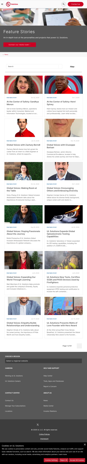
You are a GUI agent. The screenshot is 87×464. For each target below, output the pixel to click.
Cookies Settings (51, 460)
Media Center (48, 406)
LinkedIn (32, 425)
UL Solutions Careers (13, 381)
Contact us (75, 4)
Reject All (63, 460)
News (6, 54)
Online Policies (44, 434)
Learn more (62, 454)
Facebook (44, 425)
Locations (8, 411)
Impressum (44, 439)
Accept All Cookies (77, 460)
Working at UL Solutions (14, 376)
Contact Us (9, 400)
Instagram (49, 425)
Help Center (48, 376)
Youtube (55, 425)
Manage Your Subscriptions (15, 406)
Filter (72, 67)
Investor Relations (50, 411)
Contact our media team (19, 45)
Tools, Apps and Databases (54, 381)
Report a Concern (50, 386)
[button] (2, 4)
